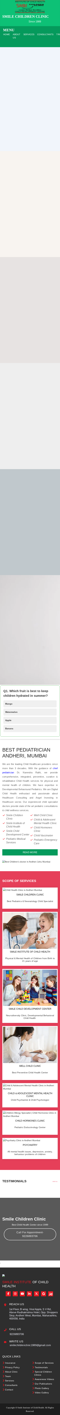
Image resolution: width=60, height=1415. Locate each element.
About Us (16, 36)
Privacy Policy (12, 1367)
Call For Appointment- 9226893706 (30, 1234)
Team (8, 1376)
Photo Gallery (42, 1388)
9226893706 (17, 1334)
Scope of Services (44, 1363)
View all (55, 1181)
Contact (9, 1389)
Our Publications (43, 1383)
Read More (30, 852)
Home (6, 34)
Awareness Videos (44, 1379)
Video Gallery (42, 1392)
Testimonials (41, 1367)
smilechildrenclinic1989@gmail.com (30, 1345)
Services (28, 34)
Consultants (45, 34)
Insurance (10, 1363)
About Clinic (11, 1371)
